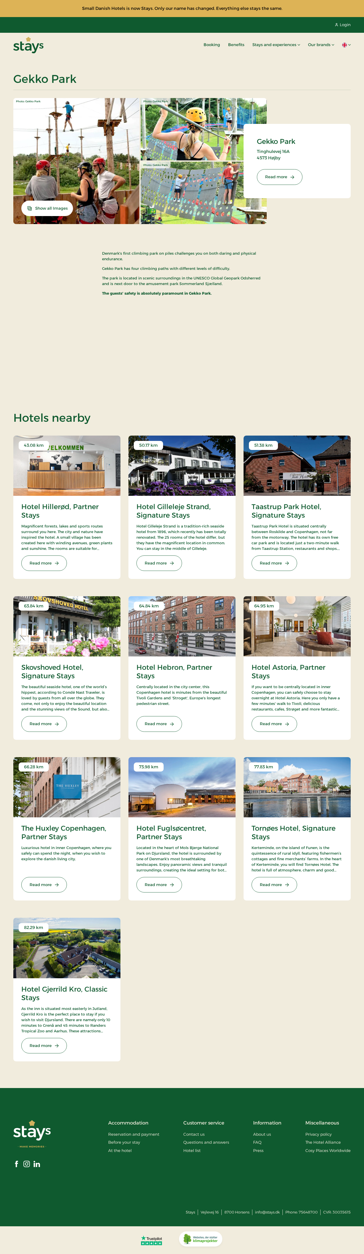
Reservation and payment (133, 1134)
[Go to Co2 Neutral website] (201, 1240)
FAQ (257, 1142)
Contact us (194, 1134)
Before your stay (124, 1142)
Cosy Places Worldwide (328, 1150)
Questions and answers (206, 1142)
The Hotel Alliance (323, 1142)
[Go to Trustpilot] (151, 1240)
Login (345, 24)
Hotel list (192, 1150)
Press (258, 1150)
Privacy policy (318, 1134)
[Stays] (28, 45)
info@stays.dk (267, 1212)
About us (262, 1134)
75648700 (308, 1212)
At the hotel (120, 1150)
